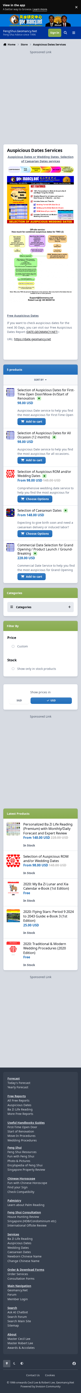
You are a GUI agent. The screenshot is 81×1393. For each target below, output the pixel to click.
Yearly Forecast (17, 1087)
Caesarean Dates (19, 1252)
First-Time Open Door (22, 1127)
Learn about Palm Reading (25, 1205)
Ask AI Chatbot (17, 1312)
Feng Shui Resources (22, 1152)
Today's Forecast (18, 1083)
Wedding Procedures (22, 1140)
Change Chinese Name (23, 1261)
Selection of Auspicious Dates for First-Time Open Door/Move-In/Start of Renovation (46, 394)
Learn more (8, 7)
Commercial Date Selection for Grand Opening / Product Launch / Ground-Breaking (45, 549)
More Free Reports (20, 1114)
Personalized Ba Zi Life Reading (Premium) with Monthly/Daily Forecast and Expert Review (47, 828)
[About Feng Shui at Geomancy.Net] (62, 16)
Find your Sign (17, 1187)
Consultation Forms (20, 1278)
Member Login (17, 1299)
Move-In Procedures (21, 1136)
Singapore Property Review (26, 1170)
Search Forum (17, 1317)
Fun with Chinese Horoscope (27, 1183)
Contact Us (33, 1375)
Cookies (50, 1375)
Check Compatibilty (20, 1192)
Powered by (40, 1386)
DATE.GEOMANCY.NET (42, 332)
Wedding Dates (18, 1248)
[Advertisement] (40, 94)
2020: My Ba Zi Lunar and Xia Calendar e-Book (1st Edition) (46, 886)
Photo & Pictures (18, 1161)
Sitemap (13, 1325)
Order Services (17, 1274)
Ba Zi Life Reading (20, 1109)
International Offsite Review (27, 1225)
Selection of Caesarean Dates (39, 510)
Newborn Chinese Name (24, 1256)
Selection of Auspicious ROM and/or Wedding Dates (46, 858)
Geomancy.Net (17, 1290)
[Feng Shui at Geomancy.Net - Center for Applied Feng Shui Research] (26, 16)
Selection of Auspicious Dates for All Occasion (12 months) (44, 435)
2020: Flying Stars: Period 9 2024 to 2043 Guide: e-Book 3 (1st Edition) (48, 916)
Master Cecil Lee (18, 1339)
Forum (11, 1294)
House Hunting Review (23, 1217)
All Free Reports (18, 1100)
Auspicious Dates (19, 1105)
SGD (19, 700)
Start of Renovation (20, 1131)
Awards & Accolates (21, 1348)
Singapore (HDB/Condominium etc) (31, 1221)
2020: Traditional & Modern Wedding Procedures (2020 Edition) (44, 948)
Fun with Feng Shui (20, 1156)
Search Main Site (19, 1321)
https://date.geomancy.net (32, 339)
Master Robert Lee (20, 1343)
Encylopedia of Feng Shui (25, 1165)
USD (53, 700)
